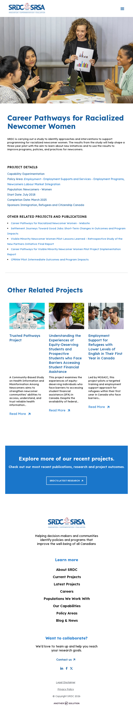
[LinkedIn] (61, 668)
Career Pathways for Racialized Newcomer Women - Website (50, 223)
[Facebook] (66, 668)
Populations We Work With (67, 598)
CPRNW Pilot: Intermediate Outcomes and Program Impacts (50, 259)
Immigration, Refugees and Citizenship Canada (52, 205)
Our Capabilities (67, 606)
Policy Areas (66, 613)
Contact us (64, 659)
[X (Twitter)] (71, 668)
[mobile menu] (122, 6)
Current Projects (67, 577)
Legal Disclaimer (65, 682)
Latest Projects (67, 584)
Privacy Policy (65, 689)
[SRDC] (27, 8)
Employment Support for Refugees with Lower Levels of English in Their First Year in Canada (105, 346)
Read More (17, 414)
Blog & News (67, 620)
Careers (66, 591)
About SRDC (66, 569)
